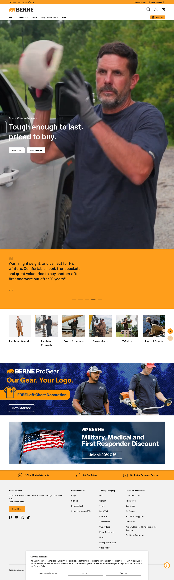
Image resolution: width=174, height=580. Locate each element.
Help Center (131, 500)
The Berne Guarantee (135, 535)
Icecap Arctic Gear (107, 542)
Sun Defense (104, 547)
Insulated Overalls (20, 341)
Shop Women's (36, 150)
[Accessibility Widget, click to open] (167, 565)
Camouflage (104, 527)
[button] (164, 9)
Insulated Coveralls (46, 343)
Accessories (104, 521)
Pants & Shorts (154, 341)
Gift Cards (130, 521)
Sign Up (74, 500)
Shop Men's (16, 150)
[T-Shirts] (127, 326)
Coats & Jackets (73, 341)
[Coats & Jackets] (73, 326)
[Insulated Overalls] (20, 326)
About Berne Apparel (135, 516)
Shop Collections (48, 17)
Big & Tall (103, 511)
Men (10, 17)
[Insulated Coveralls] (46, 326)
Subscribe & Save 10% (81, 511)
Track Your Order (141, 2)
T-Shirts (127, 341)
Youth (34, 17)
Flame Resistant (106, 532)
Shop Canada (156, 2)
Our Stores (130, 511)
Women (22, 17)
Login (73, 495)
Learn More (16, 509)
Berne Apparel (18, 570)
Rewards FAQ (77, 506)
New (64, 17)
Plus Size (103, 516)
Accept (85, 573)
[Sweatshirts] (100, 326)
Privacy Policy (40, 566)
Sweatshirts (100, 341)
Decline (123, 573)
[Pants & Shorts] (154, 326)
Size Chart (130, 506)
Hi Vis (101, 537)
